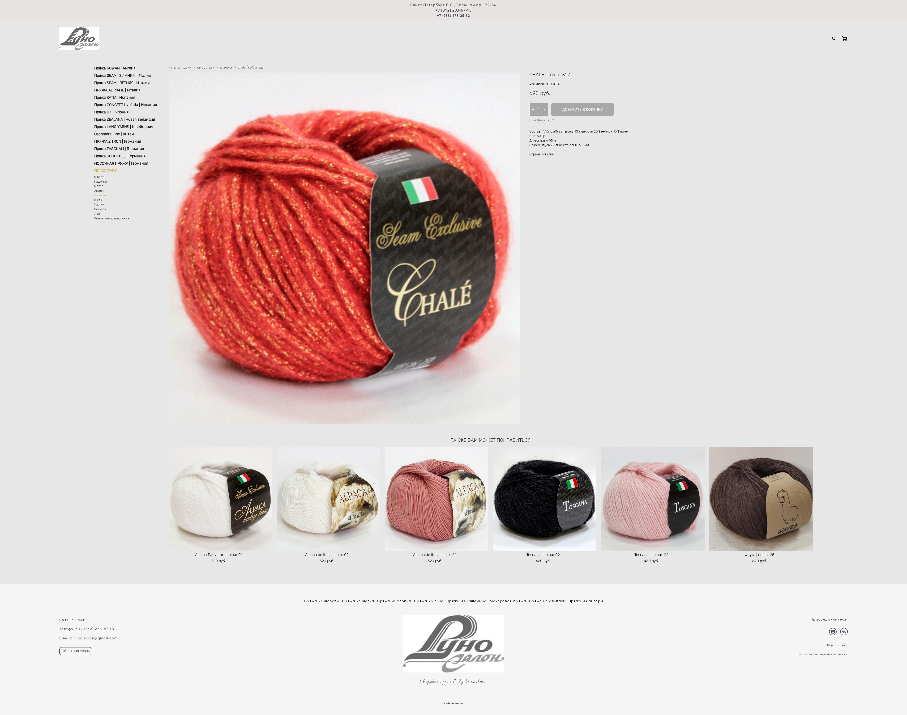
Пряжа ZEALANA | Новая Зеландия (124, 119)
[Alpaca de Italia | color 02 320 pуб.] (328, 499)
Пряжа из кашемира (467, 600)
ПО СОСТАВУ (105, 171)
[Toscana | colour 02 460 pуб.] (544, 499)
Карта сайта (837, 645)
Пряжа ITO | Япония (111, 112)
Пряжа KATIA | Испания (114, 97)
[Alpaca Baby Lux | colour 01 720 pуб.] (220, 499)
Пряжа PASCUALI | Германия (119, 149)
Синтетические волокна (111, 218)
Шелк (98, 200)
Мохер (98, 186)
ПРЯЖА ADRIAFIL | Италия (117, 90)
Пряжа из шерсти (321, 600)
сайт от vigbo (453, 703)
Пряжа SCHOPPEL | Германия (119, 156)
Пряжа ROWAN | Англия (114, 68)
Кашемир (101, 181)
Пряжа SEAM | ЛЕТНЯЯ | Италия (122, 83)
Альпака (100, 195)
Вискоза (100, 209)
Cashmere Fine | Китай (114, 134)
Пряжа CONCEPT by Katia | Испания (125, 105)
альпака (226, 67)
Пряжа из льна (429, 600)
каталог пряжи (180, 67)
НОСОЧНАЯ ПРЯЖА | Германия (121, 163)
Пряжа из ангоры (586, 600)
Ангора (99, 191)
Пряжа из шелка (358, 600)
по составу (205, 67)
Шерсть (99, 177)
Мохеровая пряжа (508, 600)
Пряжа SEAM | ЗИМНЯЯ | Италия (122, 75)
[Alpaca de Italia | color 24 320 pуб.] (436, 499)
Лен (97, 213)
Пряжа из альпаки (547, 600)
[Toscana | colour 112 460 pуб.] (653, 499)
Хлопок (99, 204)
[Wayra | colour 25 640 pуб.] (761, 499)
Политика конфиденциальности (822, 654)
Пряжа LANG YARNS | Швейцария (123, 127)
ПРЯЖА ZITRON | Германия (117, 141)
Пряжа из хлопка (394, 600)
